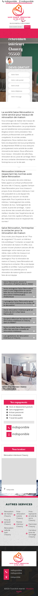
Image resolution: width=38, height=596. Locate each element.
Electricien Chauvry (33, 525)
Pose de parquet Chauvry (7, 522)
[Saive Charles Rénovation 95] (19, 11)
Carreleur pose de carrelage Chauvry (32, 533)
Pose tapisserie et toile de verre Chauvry (32, 515)
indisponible (10, 1)
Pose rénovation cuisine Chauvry (20, 514)
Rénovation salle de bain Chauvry (8, 531)
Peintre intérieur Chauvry (19, 524)
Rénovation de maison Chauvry (8, 513)
